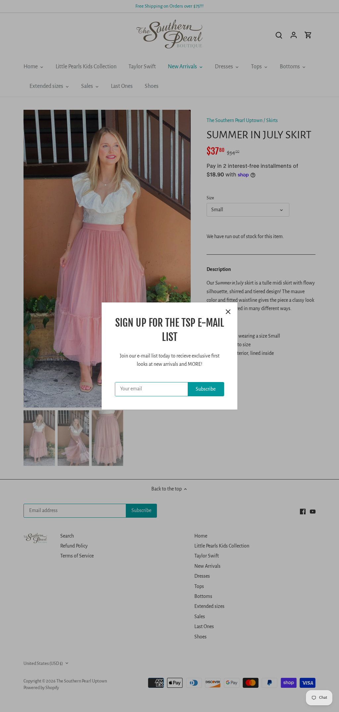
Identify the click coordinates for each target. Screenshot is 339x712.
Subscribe (206, 389)
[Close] (228, 311)
